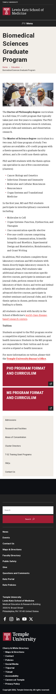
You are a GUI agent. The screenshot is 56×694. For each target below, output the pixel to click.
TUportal (9, 668)
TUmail (8, 672)
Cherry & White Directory (16, 648)
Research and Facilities (15, 428)
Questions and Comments (16, 573)
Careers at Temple (14, 679)
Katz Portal (8, 579)
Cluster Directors (13, 446)
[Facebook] (5, 619)
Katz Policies (9, 585)
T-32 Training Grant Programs (18, 454)
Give (5, 567)
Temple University (10, 2)
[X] (31, 619)
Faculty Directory (12, 555)
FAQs (7, 463)
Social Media (11, 664)
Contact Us (10, 472)
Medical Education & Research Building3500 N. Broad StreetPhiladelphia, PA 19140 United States (22, 608)
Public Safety (9, 561)
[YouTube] (24, 619)
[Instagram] (11, 619)
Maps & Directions (12, 549)
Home (5, 67)
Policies (9, 660)
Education (15, 67)
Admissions (10, 420)
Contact (9, 656)
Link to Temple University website (19, 637)
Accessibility (11, 676)
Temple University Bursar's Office (26, 358)
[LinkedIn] (18, 619)
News (5, 531)
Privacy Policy (12, 683)
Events (6, 537)
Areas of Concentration (15, 437)
